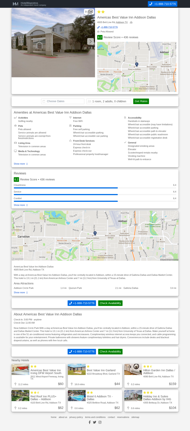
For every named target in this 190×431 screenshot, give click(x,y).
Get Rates (141, 101)
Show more (19, 164)
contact (111, 417)
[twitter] (94, 422)
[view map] (132, 22)
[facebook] (90, 422)
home (53, 417)
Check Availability (110, 303)
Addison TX (122, 22)
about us (63, 417)
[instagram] (99, 422)
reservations (123, 417)
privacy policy (76, 417)
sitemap (135, 417)
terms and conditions (95, 417)
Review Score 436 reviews (118, 37)
